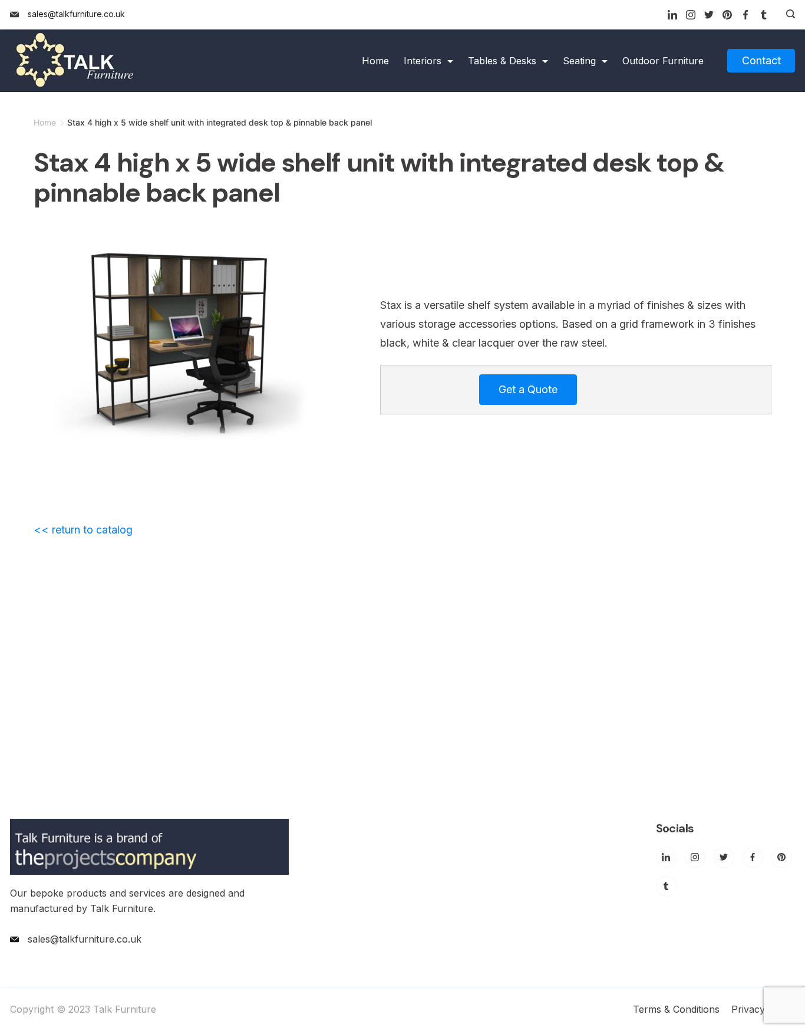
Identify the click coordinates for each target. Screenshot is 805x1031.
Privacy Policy (763, 1009)
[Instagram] (690, 14)
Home (375, 61)
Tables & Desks (502, 61)
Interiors (422, 61)
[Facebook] (745, 14)
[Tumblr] (763, 14)
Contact (761, 60)
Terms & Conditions (676, 1009)
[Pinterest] (727, 14)
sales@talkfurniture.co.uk (76, 14)
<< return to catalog (83, 529)
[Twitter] (709, 14)
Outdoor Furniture (663, 61)
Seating (579, 61)
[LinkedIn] (672, 14)
